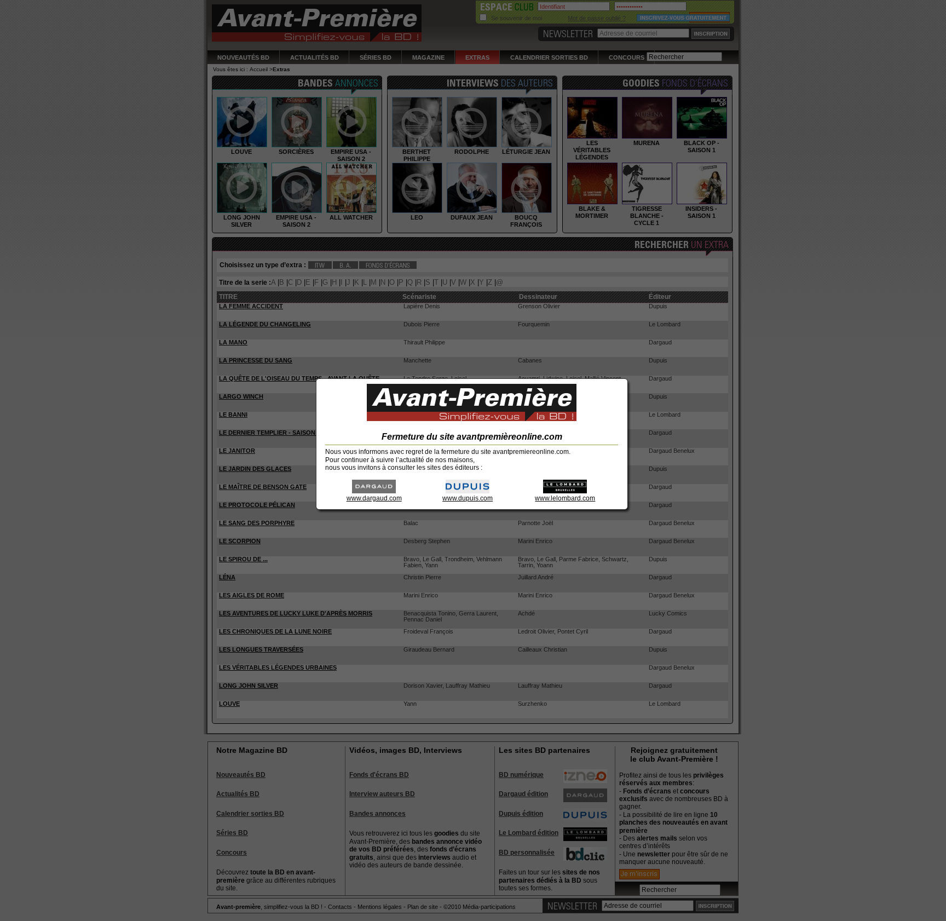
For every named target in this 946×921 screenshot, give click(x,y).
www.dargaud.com (374, 498)
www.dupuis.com (467, 498)
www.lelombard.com (565, 498)
